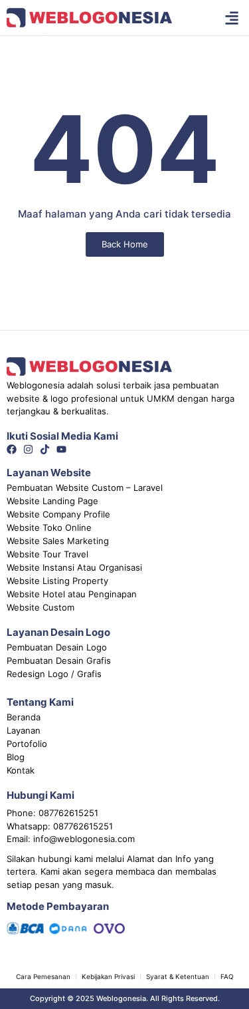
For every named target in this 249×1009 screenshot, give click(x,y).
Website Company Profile (58, 514)
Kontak (21, 770)
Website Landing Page (52, 501)
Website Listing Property (57, 580)
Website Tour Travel (47, 554)
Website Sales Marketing (58, 540)
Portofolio (27, 743)
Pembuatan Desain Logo (57, 647)
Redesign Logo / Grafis (54, 673)
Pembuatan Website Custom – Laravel (85, 487)
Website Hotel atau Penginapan (72, 594)
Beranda (24, 717)
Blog (16, 757)
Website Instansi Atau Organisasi (74, 567)
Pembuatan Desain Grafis (59, 660)
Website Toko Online (49, 527)
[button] (231, 18)
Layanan (24, 730)
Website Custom (40, 607)
